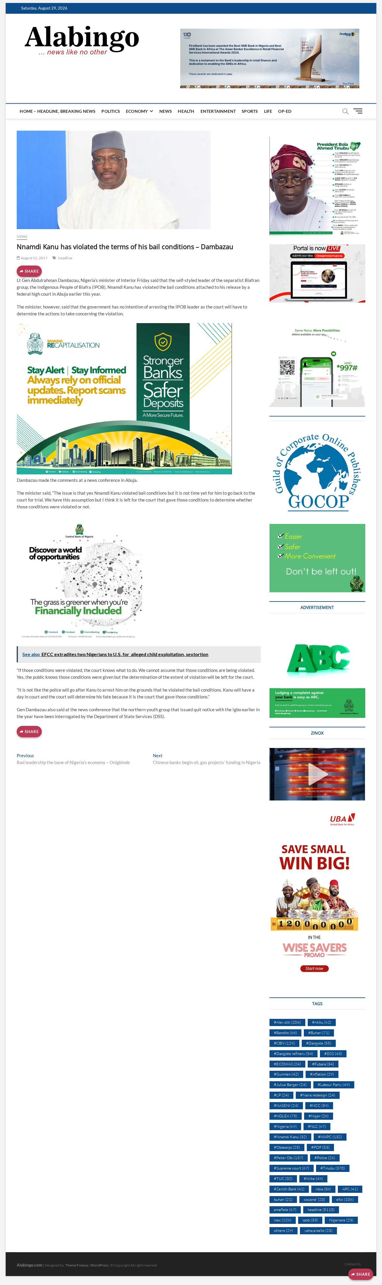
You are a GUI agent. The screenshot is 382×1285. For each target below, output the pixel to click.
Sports (250, 111)
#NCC (319, 1105)
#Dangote (318, 1043)
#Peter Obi (288, 1157)
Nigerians (341, 1220)
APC (350, 1189)
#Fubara (323, 1064)
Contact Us (353, 1264)
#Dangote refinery (293, 1053)
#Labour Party (334, 1084)
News (165, 111)
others (283, 1230)
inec (282, 1220)
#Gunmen (286, 1074)
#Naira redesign (317, 1095)
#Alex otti (287, 1022)
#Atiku (321, 1022)
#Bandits (285, 1032)
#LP (281, 1095)
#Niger (319, 1115)
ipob (310, 1220)
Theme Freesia (76, 1265)
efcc (345, 1199)
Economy (137, 111)
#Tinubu (333, 1168)
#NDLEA (285, 1115)
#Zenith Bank (289, 1189)
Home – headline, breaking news (58, 111)
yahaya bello (318, 1230)
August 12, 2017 (33, 258)
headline (65, 258)
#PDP (320, 1147)
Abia (323, 1189)
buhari (283, 1199)
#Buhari (318, 1032)
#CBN (284, 1043)
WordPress (99, 1265)
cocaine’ (314, 1199)
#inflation (322, 1074)
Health (186, 111)
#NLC (317, 1126)
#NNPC (330, 1136)
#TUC (283, 1178)
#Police (325, 1157)
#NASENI (286, 1105)
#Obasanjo (287, 1147)
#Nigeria (285, 1126)
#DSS (333, 1053)
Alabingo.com (29, 1264)
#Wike (313, 1178)
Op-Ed (284, 111)
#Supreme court (291, 1168)
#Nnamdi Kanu (290, 1136)
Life (268, 111)
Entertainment (218, 111)
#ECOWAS (287, 1064)
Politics (110, 111)
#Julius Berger (290, 1084)
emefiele (285, 1209)
